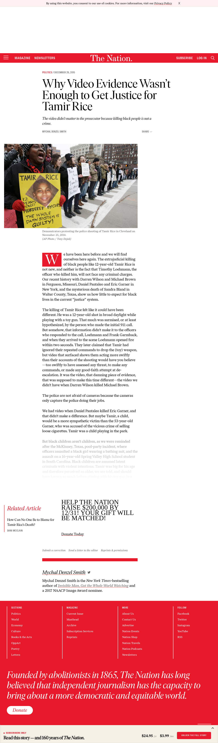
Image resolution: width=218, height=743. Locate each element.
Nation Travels (131, 643)
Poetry (15, 648)
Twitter (182, 619)
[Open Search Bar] (213, 58)
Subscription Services (80, 631)
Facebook (183, 613)
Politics (47, 72)
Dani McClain (15, 530)
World (15, 619)
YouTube (182, 631)
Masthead (73, 619)
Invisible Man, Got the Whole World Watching (93, 585)
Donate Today (72, 534)
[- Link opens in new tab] (89, 572)
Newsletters (44, 58)
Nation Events (130, 631)
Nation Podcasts (132, 648)
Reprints (72, 637)
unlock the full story (194, 735)
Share (145, 131)
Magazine (22, 58)
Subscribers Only (16, 733)
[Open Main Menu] (6, 58)
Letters (15, 654)
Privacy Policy (163, 3)
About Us (128, 613)
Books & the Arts (21, 637)
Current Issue (75, 613)
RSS (179, 637)
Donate (20, 710)
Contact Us (129, 619)
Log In (202, 58)
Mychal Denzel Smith (54, 131)
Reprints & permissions (114, 550)
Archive (71, 625)
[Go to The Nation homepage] (111, 58)
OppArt (16, 643)
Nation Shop (129, 637)
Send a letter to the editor (83, 550)
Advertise (128, 625)
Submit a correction (54, 550)
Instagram (183, 625)
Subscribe (184, 58)
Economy (17, 625)
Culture (16, 631)
